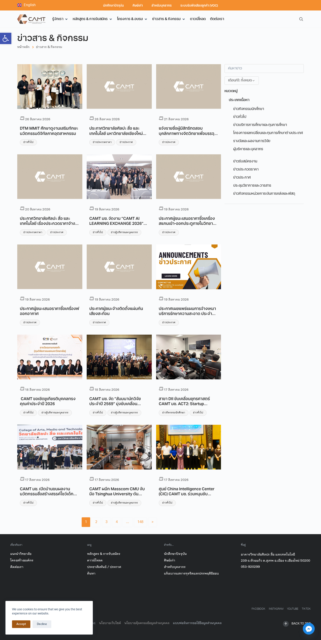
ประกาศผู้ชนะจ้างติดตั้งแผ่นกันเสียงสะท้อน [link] (116, 310)
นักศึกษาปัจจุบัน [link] (113, 5)
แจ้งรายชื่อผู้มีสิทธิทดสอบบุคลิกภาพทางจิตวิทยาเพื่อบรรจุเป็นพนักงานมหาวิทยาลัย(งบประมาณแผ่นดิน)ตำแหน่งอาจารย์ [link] (187, 135)
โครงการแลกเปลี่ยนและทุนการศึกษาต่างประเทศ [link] (268, 133)
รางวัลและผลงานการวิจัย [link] (251, 141)
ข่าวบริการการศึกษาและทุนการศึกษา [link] (260, 125)
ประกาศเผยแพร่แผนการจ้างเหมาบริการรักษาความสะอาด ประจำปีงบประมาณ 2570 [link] (187, 313)
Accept (21, 624)
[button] (60, 19)
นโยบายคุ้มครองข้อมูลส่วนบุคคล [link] (146, 623)
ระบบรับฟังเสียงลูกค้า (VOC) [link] (199, 5)
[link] (5, 38)
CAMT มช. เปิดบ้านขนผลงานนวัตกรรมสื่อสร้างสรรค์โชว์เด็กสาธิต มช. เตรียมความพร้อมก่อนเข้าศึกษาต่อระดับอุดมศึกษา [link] (48, 496)
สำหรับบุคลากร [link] (162, 5)
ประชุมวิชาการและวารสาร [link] (252, 186)
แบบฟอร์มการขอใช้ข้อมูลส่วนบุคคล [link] (197, 623)
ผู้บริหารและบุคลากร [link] (248, 149)
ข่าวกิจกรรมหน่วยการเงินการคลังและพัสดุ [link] (264, 194)
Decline (42, 624)
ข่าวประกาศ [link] (126, 142)
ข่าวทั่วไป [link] (28, 142)
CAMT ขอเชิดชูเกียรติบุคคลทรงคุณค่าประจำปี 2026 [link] (48, 400)
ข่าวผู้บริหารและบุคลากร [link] (124, 232)
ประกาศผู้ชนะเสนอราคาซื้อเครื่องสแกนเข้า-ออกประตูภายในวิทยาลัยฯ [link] (187, 223)
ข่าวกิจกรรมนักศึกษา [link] (173, 413)
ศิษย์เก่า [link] (138, 5)
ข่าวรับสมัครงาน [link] (245, 161)
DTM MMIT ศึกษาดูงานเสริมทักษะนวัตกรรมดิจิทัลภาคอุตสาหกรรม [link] (49, 130)
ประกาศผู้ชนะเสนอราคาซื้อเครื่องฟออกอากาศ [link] (49, 310)
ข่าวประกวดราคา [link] (102, 142)
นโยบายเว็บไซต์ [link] (110, 623)
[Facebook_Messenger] (309, 629)
